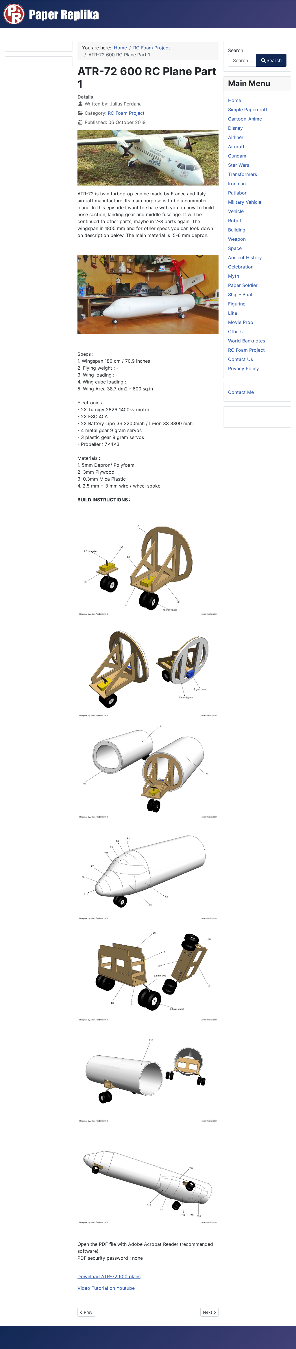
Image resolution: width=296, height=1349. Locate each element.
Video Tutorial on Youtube (106, 1288)
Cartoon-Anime (245, 119)
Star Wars (238, 165)
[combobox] (242, 60)
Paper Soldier (243, 285)
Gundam (237, 156)
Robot (234, 220)
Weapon (237, 239)
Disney (235, 128)
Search (235, 50)
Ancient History (245, 257)
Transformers (242, 174)
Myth (233, 276)
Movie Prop (240, 322)
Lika (232, 313)
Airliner (235, 137)
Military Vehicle (244, 202)
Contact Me (241, 392)
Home (234, 100)
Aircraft (236, 146)
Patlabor (237, 193)
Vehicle (236, 211)
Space (235, 248)
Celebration (241, 267)
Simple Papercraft (247, 109)
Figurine (236, 304)
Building (236, 230)
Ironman (237, 183)
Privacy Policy (243, 368)
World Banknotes (246, 341)
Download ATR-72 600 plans (108, 1276)
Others (235, 331)
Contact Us (240, 359)
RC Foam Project (126, 113)
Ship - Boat (240, 294)
